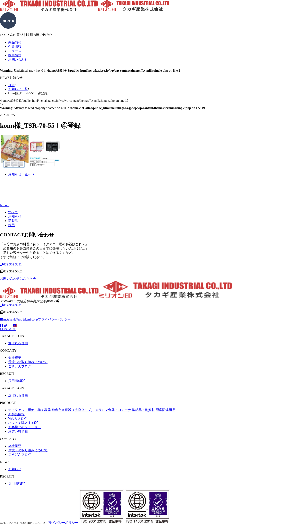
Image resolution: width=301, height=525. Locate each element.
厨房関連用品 (165, 410)
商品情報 (14, 42)
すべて (13, 212)
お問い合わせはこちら (16, 278)
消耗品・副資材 (143, 410)
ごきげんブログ (19, 366)
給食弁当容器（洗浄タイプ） (73, 410)
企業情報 (14, 46)
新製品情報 (16, 414)
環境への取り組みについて (28, 362)
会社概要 (14, 357)
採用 (11, 225)
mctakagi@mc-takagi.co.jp (20, 319)
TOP (11, 85)
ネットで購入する (21, 423)
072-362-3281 (12, 305)
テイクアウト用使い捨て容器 (29, 410)
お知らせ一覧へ (19, 174)
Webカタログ (17, 418)
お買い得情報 (18, 431)
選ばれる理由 (18, 343)
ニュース (14, 51)
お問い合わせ (18, 59)
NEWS (4, 205)
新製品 (13, 220)
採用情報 (14, 55)
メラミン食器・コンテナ (113, 410)
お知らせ (14, 216)
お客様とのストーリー (24, 427)
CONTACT (8, 329)
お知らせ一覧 (18, 89)
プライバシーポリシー (54, 319)
